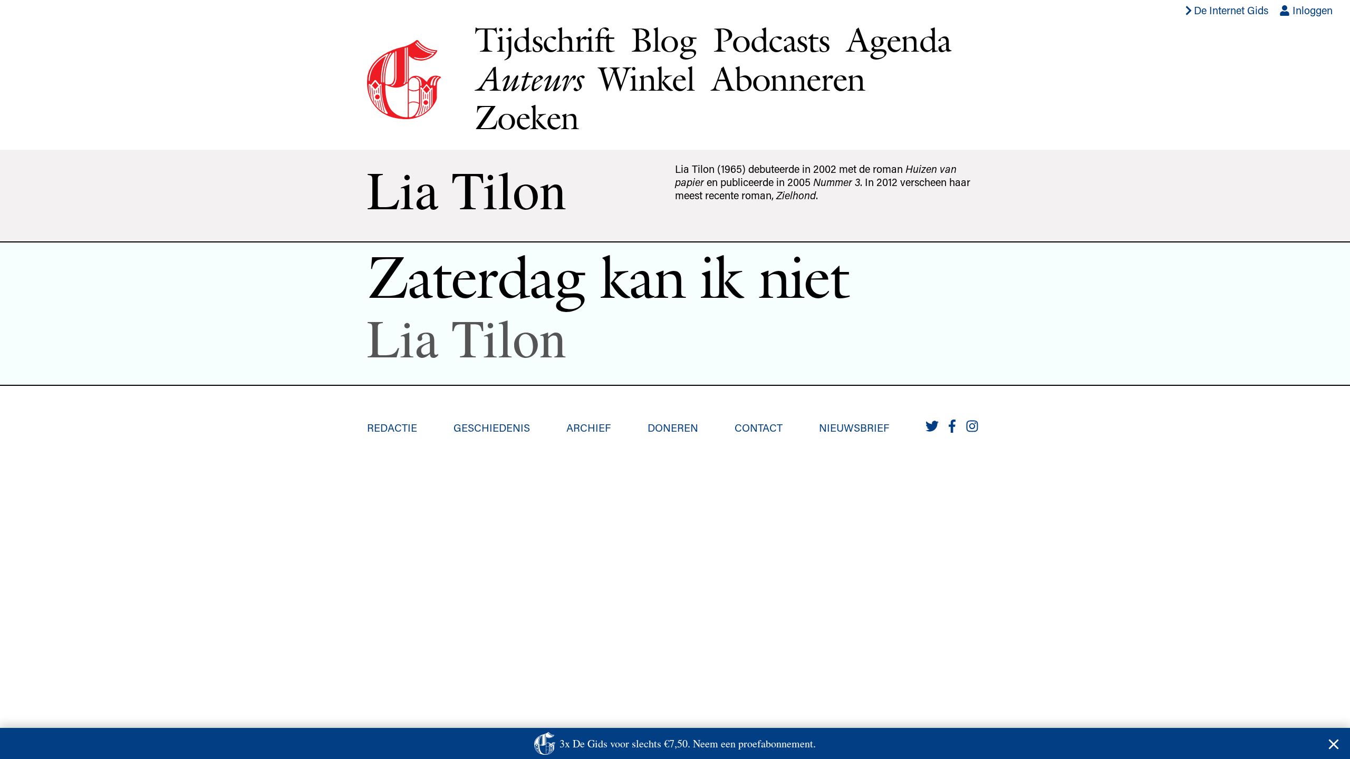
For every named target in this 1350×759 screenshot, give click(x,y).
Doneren (673, 427)
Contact (759, 427)
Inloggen (1311, 10)
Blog (663, 39)
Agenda (898, 39)
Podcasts (771, 39)
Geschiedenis (492, 427)
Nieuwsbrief (854, 427)
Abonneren (788, 78)
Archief (588, 427)
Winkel (647, 78)
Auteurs (528, 78)
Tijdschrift (544, 39)
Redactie (392, 427)
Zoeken (526, 117)
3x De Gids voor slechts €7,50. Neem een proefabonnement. (688, 743)
